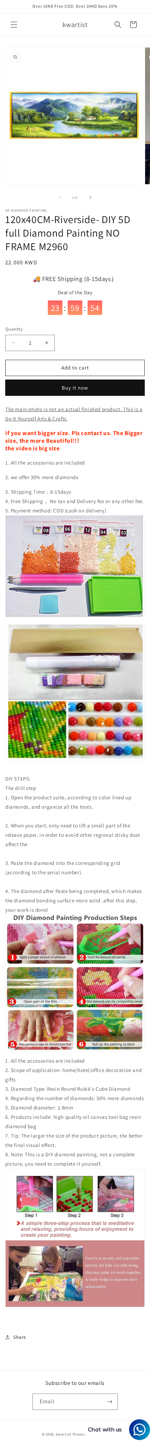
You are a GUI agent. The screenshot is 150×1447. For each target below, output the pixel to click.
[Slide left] (59, 197)
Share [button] (19, 1337)
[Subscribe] (110, 1402)
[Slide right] (90, 197)
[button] (14, 24)
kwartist (64, 1434)
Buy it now (75, 387)
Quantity (14, 329)
